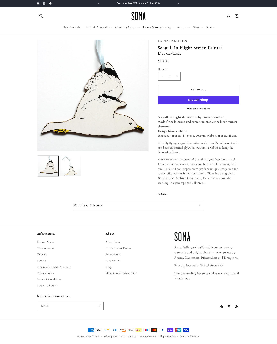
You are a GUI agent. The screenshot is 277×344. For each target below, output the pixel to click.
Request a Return (47, 285)
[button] (41, 16)
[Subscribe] (99, 306)
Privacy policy (128, 336)
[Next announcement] (178, 3)
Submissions (113, 254)
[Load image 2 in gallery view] (70, 166)
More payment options (198, 108)
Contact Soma (45, 242)
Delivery (42, 254)
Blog (109, 267)
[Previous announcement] (98, 3)
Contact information (190, 336)
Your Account (45, 248)
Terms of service (148, 336)
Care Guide (113, 260)
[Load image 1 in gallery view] (48, 166)
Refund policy (111, 336)
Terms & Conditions (49, 279)
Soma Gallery (92, 336)
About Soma (113, 242)
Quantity (163, 69)
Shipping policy (168, 336)
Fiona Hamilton (172, 41)
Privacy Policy (45, 273)
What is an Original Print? (122, 273)
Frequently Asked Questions (54, 267)
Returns (41, 260)
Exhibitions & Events (118, 248)
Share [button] (164, 194)
